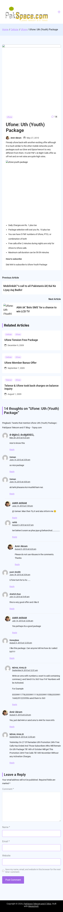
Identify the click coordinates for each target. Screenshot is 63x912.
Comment (8, 789)
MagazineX (33, 906)
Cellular (9, 334)
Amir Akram (16, 138)
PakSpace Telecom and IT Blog (37, 904)
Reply (12, 449)
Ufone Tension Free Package (21, 339)
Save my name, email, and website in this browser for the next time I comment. (33, 870)
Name (6, 827)
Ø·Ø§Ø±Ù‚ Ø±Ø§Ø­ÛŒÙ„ (22, 434)
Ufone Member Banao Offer (20, 362)
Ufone (9, 117)
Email (6, 841)
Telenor (9, 380)
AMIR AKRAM (19, 503)
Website (6, 855)
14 (56, 116)
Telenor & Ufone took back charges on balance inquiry (31, 387)
